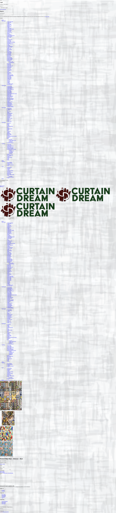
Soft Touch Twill (9, 118)
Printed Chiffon (9, 88)
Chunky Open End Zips (12, 140)
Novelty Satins (9, 253)
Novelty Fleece (9, 315)
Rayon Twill (9, 266)
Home (1, 380)
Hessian (8, 154)
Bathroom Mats (9, 167)
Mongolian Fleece (9, 113)
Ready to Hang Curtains (10, 174)
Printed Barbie (9, 92)
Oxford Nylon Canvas (10, 347)
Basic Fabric (3, 494)
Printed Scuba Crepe (10, 297)
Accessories (10, 151)
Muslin (8, 50)
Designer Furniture (10, 373)
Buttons (8, 124)
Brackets (10, 351)
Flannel (8, 38)
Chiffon (8, 27)
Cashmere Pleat (9, 109)
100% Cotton (9, 144)
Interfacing (8, 244)
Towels (8, 177)
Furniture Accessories (10, 142)
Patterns (8, 333)
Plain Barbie (9, 54)
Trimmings (8, 338)
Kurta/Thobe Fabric (10, 43)
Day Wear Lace (9, 32)
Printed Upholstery (10, 163)
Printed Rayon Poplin (10, 106)
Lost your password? (3, 9)
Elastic (8, 329)
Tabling (8, 156)
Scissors (8, 135)
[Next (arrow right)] (1, 510)
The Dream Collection (10, 378)
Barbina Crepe (9, 226)
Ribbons (8, 132)
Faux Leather (9, 37)
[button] (1, 508)
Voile (8, 360)
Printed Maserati (9, 103)
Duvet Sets (8, 171)
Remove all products (6, 511)
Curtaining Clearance (10, 148)
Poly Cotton (9, 63)
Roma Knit (8, 116)
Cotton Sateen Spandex (10, 230)
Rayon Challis (9, 91)
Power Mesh (9, 90)
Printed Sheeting (9, 157)
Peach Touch (9, 53)
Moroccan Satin (9, 49)
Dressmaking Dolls (10, 126)
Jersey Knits (9, 111)
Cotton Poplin (9, 28)
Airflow (8, 23)
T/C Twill (8, 79)
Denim (8, 234)
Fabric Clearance (9, 36)
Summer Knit (9, 279)
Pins (7, 130)
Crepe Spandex (9, 30)
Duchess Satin (9, 34)
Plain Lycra (9, 56)
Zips (8, 138)
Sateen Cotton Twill (10, 65)
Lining (8, 47)
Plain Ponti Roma (9, 59)
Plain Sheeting (9, 146)
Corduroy (8, 311)
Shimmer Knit (9, 73)
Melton (8, 112)
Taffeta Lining (9, 280)
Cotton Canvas (9, 145)
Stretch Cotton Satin (10, 74)
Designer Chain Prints (10, 98)
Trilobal (8, 82)
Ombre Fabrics (9, 52)
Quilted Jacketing (9, 115)
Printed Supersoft (9, 96)
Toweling (8, 81)
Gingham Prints (9, 86)
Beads (8, 123)
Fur (7, 110)
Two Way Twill (9, 84)
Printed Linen (9, 94)
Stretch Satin (9, 76)
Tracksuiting (9, 119)
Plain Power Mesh (10, 58)
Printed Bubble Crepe (10, 87)
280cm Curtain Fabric (10, 147)
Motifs (8, 129)
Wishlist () (1, 186)
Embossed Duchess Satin (10, 35)
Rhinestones (9, 133)
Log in (6, 7)
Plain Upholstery (9, 162)
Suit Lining (8, 100)
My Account (3, 503)
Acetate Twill (9, 22)
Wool (8, 137)
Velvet (8, 120)
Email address (2, 13)
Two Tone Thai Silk (10, 83)
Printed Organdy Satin (10, 89)
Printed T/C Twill (9, 101)
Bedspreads (9, 369)
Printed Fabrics (4, 380)
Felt (7, 239)
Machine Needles (9, 128)
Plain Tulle (8, 262)
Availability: (1, 462)
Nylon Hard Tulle (11, 62)
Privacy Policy (4, 502)
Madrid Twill (9, 48)
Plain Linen (9, 257)
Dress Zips (10, 139)
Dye (7, 127)
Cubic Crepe (9, 31)
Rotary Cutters (9, 134)
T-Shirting (8, 284)
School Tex (9, 68)
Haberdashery (4, 496)
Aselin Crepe (9, 225)
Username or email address (4, 4)
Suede (8, 320)
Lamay (8, 44)
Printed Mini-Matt (9, 104)
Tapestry (8, 365)
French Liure (9, 41)
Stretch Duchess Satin (10, 75)
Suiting (8, 302)
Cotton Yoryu (9, 29)
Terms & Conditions (5, 501)
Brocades (8, 97)
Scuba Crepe (9, 270)
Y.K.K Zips (9, 131)
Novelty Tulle (11, 61)
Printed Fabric (4, 495)
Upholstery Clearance (10, 164)
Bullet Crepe (9, 26)
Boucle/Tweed (9, 108)
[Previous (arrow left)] (0, 510)
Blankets (8, 168)
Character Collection (10, 170)
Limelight (8, 45)
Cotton (8, 125)
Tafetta (8, 158)
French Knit (9, 40)
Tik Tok (8, 80)
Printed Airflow (9, 293)
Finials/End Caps (11, 150)
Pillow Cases (9, 173)
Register (1, 18)
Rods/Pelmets (11, 152)
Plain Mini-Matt (9, 57)
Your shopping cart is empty (4, 180)
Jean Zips (10, 141)
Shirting (8, 275)
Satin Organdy (9, 67)
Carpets (8, 169)
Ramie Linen (9, 64)
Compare (1, 511)
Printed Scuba (9, 95)
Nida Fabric (9, 252)
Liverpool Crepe (9, 248)
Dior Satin (8, 235)
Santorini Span (9, 66)
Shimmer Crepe (9, 271)
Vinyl (8, 165)
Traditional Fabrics (10, 105)
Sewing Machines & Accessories (12, 136)
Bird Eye (8, 25)
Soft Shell (8, 117)
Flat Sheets (10, 176)
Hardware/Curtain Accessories (11, 149)
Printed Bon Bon (9, 288)
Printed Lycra (9, 102)
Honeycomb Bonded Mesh (11, 243)
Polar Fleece (9, 114)
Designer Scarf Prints (10, 99)
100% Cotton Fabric (10, 21)
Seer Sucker (9, 72)
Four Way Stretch (9, 39)
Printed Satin (9, 306)
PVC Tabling (9, 155)
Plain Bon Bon (9, 55)
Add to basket (2, 470)
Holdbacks (10, 153)
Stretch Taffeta (9, 77)
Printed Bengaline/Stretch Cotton (12, 93)
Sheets (8, 175)
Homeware (8, 374)
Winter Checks (9, 121)
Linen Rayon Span (10, 46)
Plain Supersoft (9, 261)
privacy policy (47, 16)
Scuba (8, 71)
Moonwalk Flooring (10, 356)
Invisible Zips (11, 342)
